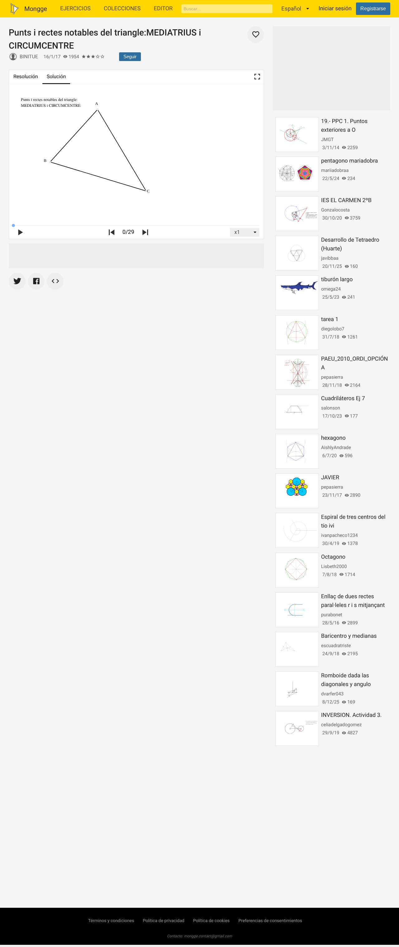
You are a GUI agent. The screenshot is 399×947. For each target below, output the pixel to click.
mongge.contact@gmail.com (208, 936)
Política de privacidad (163, 920)
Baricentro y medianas (349, 636)
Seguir (130, 56)
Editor (163, 8)
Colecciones (122, 8)
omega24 (331, 289)
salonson (330, 408)
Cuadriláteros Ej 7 (343, 398)
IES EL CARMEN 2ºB (346, 200)
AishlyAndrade (336, 447)
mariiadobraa (335, 170)
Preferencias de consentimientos (270, 920)
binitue (29, 56)
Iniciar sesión (335, 8)
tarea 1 (330, 319)
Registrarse (373, 8)
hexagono (333, 438)
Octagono (333, 557)
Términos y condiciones (111, 920)
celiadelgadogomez (341, 724)
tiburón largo (337, 279)
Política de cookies (211, 920)
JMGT (327, 139)
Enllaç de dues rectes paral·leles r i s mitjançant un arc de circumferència (353, 605)
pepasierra (332, 377)
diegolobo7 (332, 329)
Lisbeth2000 (334, 566)
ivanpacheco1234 (339, 535)
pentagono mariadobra (349, 161)
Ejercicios (75, 8)
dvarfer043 (332, 694)
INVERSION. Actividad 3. (351, 715)
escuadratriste (336, 645)
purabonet (331, 615)
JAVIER (330, 477)
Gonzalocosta (335, 210)
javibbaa (330, 258)
